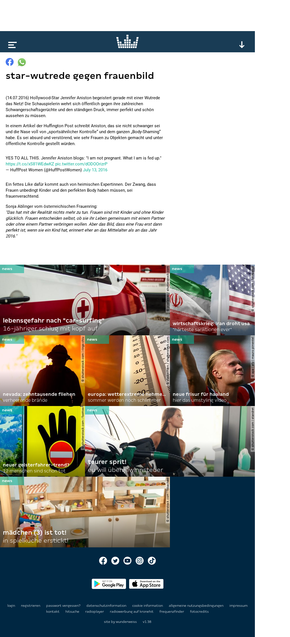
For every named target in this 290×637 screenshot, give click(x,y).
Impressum (238, 606)
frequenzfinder (172, 612)
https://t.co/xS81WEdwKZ (30, 164)
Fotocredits (199, 612)
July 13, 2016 (95, 169)
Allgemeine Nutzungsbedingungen (196, 606)
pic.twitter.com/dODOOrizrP (81, 164)
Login (11, 606)
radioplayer (95, 612)
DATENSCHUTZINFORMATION (106, 606)
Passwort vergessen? (63, 606)
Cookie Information (148, 606)
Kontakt (53, 612)
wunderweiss (126, 622)
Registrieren (30, 606)
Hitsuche (72, 612)
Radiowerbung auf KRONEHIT (132, 612)
